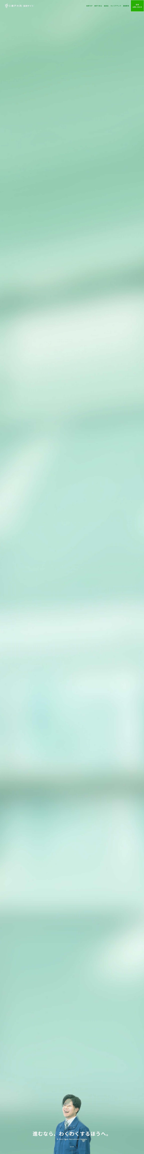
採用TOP (89, 6)
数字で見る (98, 6)
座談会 (106, 6)
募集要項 (126, 6)
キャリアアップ (116, 6)
